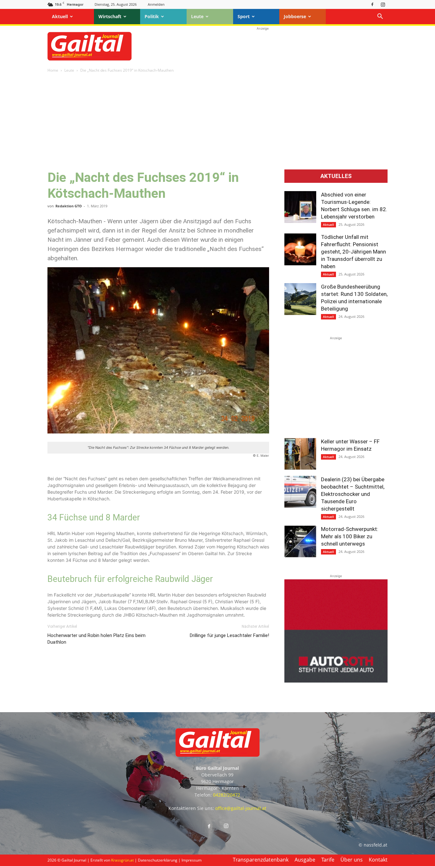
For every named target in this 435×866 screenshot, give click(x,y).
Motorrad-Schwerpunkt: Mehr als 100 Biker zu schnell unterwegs (349, 536)
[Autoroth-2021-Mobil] (336, 680)
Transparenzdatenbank (261, 859)
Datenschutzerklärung (157, 860)
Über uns (351, 859)
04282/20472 (226, 795)
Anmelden (156, 4)
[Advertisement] (263, 46)
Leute (197, 16)
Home (52, 70)
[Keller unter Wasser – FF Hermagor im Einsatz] (300, 454)
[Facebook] (372, 4)
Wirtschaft (109, 16)
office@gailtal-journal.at (240, 808)
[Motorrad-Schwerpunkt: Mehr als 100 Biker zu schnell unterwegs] (300, 541)
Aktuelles (336, 176)
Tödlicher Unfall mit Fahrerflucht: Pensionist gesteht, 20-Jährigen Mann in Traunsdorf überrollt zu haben (353, 251)
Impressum (192, 860)
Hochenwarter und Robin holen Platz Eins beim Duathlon (96, 639)
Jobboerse (295, 16)
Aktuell (60, 16)
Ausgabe (305, 859)
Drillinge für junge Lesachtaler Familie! (229, 635)
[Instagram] (383, 4)
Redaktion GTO (68, 206)
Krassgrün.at (122, 860)
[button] (380, 17)
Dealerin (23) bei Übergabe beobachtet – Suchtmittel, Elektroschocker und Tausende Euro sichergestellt (352, 494)
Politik (152, 16)
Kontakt (378, 859)
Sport (244, 16)
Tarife (327, 859)
